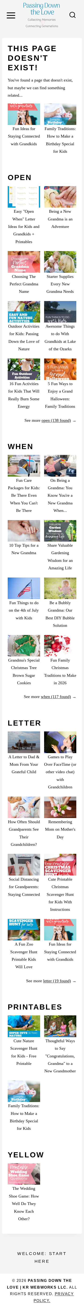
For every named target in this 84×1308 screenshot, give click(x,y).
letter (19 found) (57, 980)
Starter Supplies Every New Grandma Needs (60, 284)
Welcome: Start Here (41, 1257)
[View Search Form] (72, 15)
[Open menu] (12, 15)
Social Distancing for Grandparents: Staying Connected (24, 887)
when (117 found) (56, 696)
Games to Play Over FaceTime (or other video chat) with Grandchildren (60, 772)
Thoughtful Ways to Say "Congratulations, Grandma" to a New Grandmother (60, 1056)
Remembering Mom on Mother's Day (60, 829)
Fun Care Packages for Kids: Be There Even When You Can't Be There (24, 495)
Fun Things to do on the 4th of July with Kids (24, 610)
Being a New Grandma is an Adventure (60, 219)
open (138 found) (56, 420)
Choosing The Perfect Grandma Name (24, 284)
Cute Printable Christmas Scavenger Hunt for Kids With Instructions (60, 894)
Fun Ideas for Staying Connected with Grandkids (24, 136)
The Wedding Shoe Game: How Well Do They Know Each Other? (24, 1203)
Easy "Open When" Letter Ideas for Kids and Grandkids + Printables (23, 226)
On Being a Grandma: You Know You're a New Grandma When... (60, 495)
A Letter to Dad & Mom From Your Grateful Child (23, 764)
